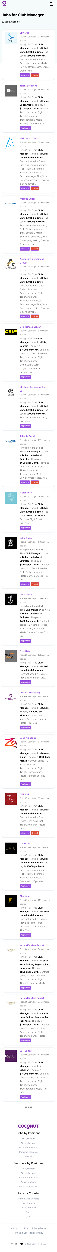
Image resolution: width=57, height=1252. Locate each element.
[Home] (4, 4)
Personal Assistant (28, 1152)
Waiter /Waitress (29, 1143)
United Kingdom (28, 1207)
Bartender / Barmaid (28, 1147)
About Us (15, 1228)
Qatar (28, 1216)
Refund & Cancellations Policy (28, 1233)
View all (28, 1156)
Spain (28, 1212)
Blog (26, 1228)
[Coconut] (28, 1128)
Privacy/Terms (39, 1228)
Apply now (25, 128)
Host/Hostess (28, 1138)
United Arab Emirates (28, 1198)
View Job (25, 75)
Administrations (28, 1182)
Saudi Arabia (28, 1203)
